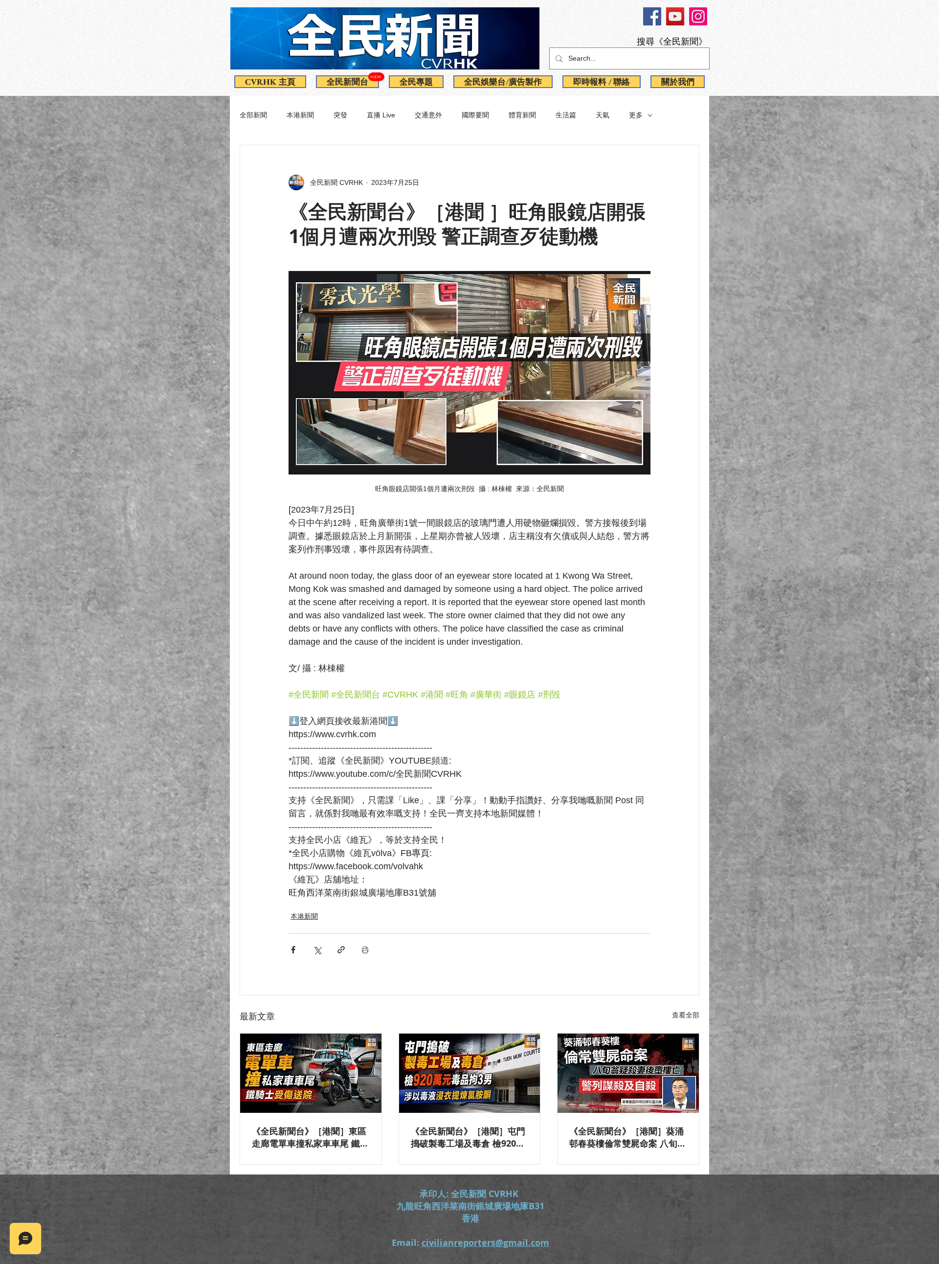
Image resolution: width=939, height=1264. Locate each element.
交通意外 (428, 115)
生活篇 (566, 115)
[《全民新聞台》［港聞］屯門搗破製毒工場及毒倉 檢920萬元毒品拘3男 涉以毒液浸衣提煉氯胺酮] (469, 1073)
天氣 (602, 115)
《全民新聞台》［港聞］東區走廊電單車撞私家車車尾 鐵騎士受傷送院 (310, 1137)
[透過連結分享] (341, 949)
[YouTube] (675, 16)
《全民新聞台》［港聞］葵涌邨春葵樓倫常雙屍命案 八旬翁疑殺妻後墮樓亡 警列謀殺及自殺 (627, 1137)
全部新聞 (253, 115)
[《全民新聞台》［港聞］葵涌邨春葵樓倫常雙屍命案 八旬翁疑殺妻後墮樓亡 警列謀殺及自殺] (628, 1073)
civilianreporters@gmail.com (485, 1243)
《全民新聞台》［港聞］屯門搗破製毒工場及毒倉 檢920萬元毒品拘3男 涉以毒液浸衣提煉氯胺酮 (468, 1137)
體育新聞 (522, 115)
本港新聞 (300, 115)
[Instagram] (698, 16)
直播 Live (381, 115)
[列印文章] (365, 949)
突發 (340, 115)
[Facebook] (652, 16)
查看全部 (685, 1015)
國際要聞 (475, 115)
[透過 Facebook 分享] (293, 949)
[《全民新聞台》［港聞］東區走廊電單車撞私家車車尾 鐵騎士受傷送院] (310, 1073)
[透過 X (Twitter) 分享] (317, 949)
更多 (636, 115)
